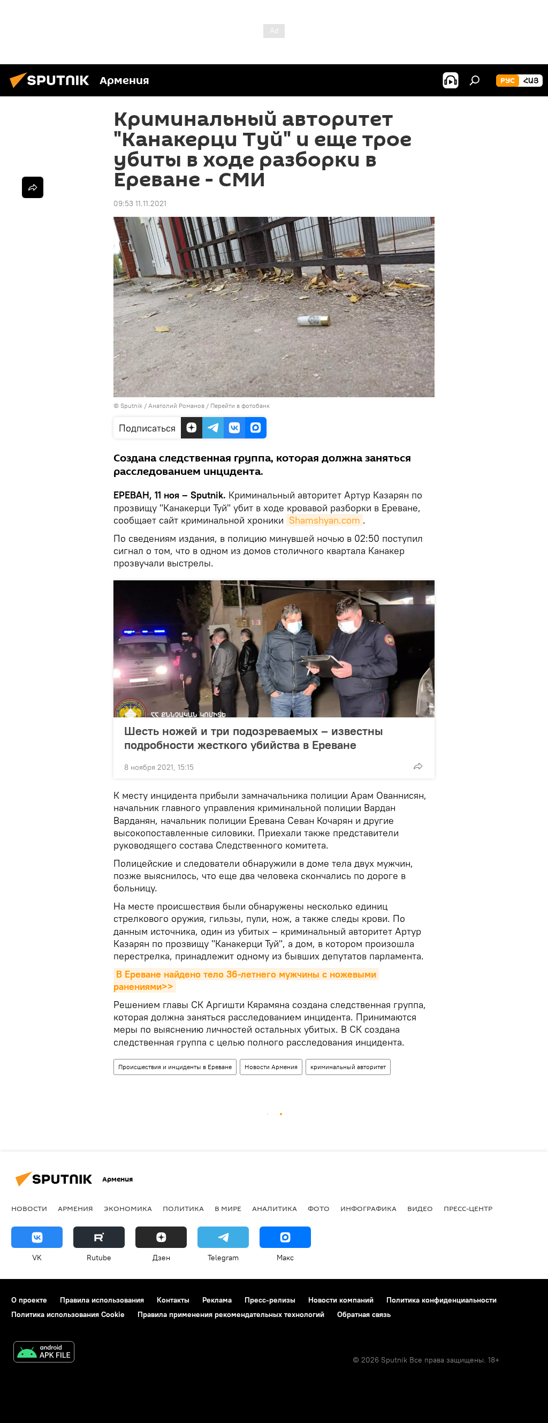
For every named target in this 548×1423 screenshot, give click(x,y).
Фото (319, 1208)
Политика (183, 1208)
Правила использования (102, 1300)
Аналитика (274, 1208)
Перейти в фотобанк (240, 406)
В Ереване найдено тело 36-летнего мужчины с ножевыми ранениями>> (246, 980)
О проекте (29, 1300)
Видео (420, 1208)
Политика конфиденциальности (441, 1300)
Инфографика (368, 1208)
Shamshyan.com (324, 520)
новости (29, 1208)
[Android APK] (43, 1353)
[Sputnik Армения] (52, 89)
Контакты (173, 1300)
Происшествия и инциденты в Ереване (175, 1067)
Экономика (128, 1208)
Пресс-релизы (270, 1300)
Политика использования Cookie (68, 1314)
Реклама (217, 1300)
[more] (418, 766)
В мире (228, 1208)
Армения (75, 1208)
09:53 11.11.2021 (139, 203)
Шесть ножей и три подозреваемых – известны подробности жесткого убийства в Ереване (253, 738)
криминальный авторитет (348, 1067)
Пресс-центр (468, 1208)
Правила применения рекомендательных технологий (231, 1314)
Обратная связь (364, 1314)
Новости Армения (271, 1067)
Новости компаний (341, 1300)
